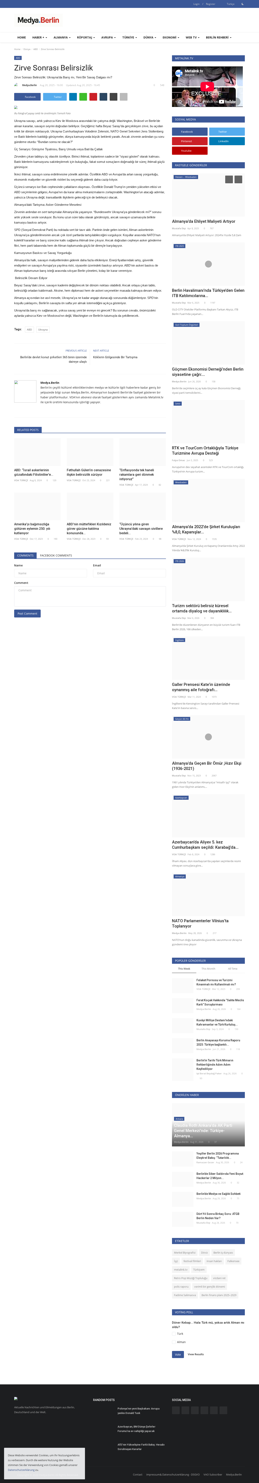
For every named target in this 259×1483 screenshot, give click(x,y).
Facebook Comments (56, 555)
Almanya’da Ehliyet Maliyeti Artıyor (203, 221)
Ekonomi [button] (170, 37)
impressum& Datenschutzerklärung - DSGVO (173, 1474)
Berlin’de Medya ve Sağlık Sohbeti (218, 1193)
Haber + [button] (38, 37)
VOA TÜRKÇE (179, 539)
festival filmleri (192, 1261)
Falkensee (233, 1261)
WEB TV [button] (191, 37)
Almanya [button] (61, 37)
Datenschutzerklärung (21, 1470)
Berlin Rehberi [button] (217, 37)
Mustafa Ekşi (179, 228)
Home (21, 37)
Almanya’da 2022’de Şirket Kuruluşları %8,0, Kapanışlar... (206, 529)
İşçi (176, 1261)
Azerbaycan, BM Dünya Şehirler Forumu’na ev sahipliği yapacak (136, 1429)
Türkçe (230, 4)
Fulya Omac (178, 460)
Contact (137, 1474)
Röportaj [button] (85, 37)
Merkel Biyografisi (184, 1252)
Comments (25, 555)
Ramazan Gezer (205, 1162)
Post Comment (27, 613)
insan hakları (214, 1261)
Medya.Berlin (29, 85)
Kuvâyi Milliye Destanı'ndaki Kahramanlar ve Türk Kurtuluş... (217, 1022)
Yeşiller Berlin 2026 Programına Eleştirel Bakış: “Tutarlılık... (217, 1155)
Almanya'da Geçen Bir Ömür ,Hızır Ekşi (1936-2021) (206, 766)
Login (196, 4)
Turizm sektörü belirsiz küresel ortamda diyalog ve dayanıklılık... (202, 608)
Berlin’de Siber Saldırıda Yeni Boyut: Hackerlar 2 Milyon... (220, 1176)
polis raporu (181, 1286)
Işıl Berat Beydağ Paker (209, 1073)
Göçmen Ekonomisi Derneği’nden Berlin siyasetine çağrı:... (207, 372)
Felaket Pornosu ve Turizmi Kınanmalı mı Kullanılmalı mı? (216, 982)
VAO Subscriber (213, 1474)
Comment (21, 583)
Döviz (204, 1252)
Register (210, 4)
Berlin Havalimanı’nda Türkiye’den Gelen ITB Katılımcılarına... (208, 293)
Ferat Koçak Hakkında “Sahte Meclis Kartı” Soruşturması (220, 1002)
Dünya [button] (148, 37)
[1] (242, 4)
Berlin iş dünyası (223, 1252)
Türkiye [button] (128, 37)
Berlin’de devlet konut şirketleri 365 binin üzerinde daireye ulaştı (53, 359)
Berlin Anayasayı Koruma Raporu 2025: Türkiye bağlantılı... (218, 1042)
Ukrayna (43, 329)
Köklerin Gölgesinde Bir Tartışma (115, 357)
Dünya (26, 49)
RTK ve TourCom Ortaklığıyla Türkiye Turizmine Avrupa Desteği (205, 451)
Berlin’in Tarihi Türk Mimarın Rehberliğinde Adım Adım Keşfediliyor (214, 1064)
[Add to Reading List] (123, 97)
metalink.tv (181, 1269)
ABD (35, 49)
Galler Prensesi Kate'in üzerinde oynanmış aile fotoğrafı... (201, 687)
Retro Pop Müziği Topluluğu (190, 1278)
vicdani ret (219, 1278)
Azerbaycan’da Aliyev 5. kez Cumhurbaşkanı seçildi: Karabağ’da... (205, 845)
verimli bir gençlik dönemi (209, 1286)
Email (97, 565)
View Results (196, 1354)
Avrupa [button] (107, 37)
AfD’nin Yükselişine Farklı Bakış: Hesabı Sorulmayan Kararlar (141, 1447)
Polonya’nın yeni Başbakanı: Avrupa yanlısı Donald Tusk (138, 1411)
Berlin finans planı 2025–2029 (219, 1295)
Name (18, 565)
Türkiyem (199, 1269)
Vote (178, 1354)
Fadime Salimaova (185, 1295)
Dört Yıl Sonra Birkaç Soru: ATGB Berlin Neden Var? (217, 1216)
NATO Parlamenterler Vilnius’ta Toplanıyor (200, 923)
